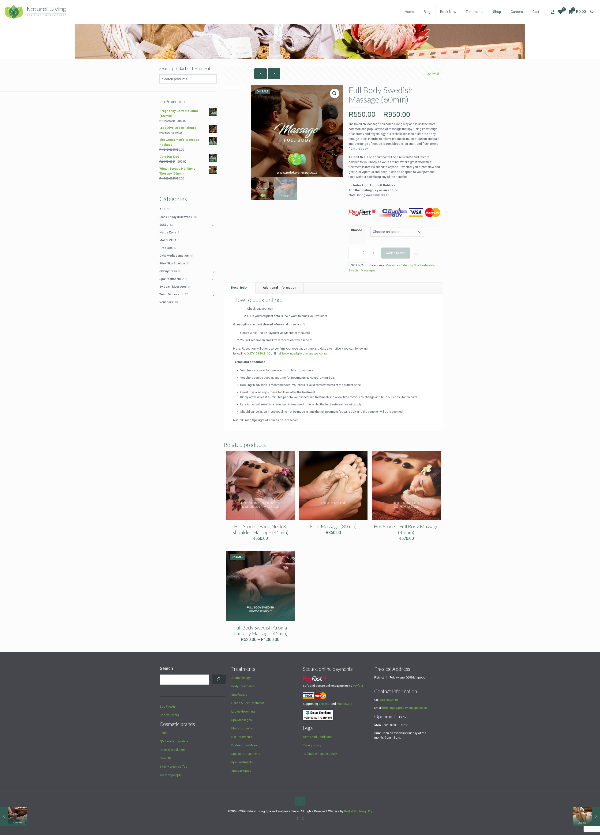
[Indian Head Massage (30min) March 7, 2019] (13, 816)
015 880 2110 (389, 700)
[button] (334, 93)
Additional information (279, 287)
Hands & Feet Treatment (247, 703)
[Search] (219, 679)
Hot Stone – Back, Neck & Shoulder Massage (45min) (260, 529)
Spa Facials (239, 694)
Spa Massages (241, 720)
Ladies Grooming (243, 711)
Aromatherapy (241, 677)
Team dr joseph (170, 775)
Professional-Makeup (245, 745)
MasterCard (344, 703)
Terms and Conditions (317, 737)
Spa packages (241, 770)
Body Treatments (242, 686)
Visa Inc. (324, 703)
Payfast (358, 685)
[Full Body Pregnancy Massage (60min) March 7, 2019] (586, 816)
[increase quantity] (374, 253)
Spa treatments (424, 265)
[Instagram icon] (302, 818)
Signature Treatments (245, 753)
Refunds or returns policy (320, 753)
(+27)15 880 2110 (258, 353)
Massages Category (399, 265)
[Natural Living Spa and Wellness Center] (36, 11)
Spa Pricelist (168, 706)
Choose (356, 230)
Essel (163, 733)
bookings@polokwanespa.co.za (404, 707)
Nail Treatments (241, 737)
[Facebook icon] (297, 818)
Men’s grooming (242, 728)
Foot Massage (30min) (333, 526)
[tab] (240, 287)
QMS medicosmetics (174, 741)
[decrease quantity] (354, 253)
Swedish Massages (362, 270)
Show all (433, 74)
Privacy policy (312, 745)
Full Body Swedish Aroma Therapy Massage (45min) (260, 630)
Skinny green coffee (173, 766)
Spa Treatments (242, 762)
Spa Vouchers (169, 715)
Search (166, 668)
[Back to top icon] (300, 801)
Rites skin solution (172, 749)
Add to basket (395, 253)
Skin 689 (165, 758)
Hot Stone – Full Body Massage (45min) (406, 529)
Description (239, 287)
